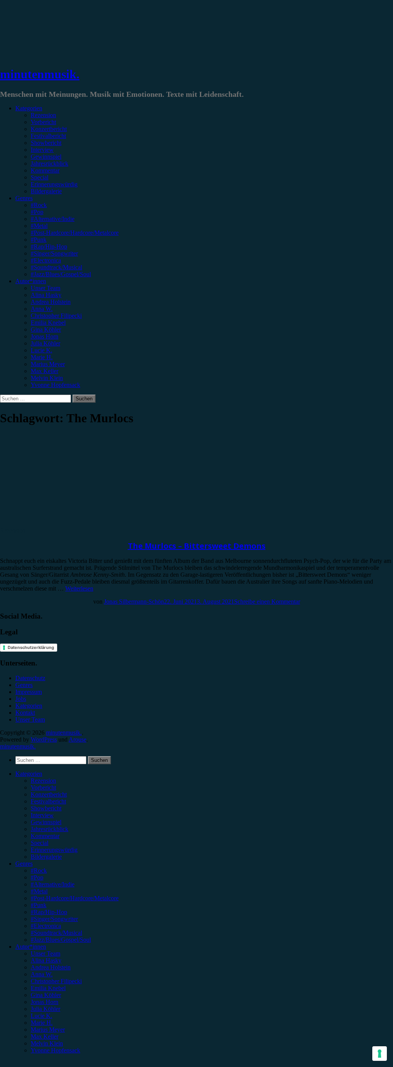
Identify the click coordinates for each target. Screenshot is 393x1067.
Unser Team (45, 288)
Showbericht (46, 142)
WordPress (44, 739)
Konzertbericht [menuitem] (49, 794)
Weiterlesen (79, 588)
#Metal (39, 225)
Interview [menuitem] (42, 815)
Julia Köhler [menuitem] (45, 1009)
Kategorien (28, 108)
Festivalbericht (48, 136)
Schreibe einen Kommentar (267, 601)
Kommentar (45, 170)
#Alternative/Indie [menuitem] (52, 884)
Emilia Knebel (48, 322)
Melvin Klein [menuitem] (47, 1043)
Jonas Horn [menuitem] (44, 1002)
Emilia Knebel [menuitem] (48, 988)
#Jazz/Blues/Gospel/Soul (61, 274)
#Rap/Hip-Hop (49, 246)
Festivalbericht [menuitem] (48, 801)
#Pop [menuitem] (37, 877)
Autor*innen (30, 281)
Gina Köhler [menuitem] (46, 995)
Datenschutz (30, 678)
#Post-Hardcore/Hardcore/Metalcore (75, 232)
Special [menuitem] (39, 843)
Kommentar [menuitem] (45, 836)
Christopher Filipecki (56, 315)
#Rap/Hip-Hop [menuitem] (49, 912)
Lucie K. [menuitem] (41, 1015)
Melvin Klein (47, 378)
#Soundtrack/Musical (56, 267)
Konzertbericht (49, 129)
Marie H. (42, 357)
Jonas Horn (44, 336)
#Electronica (46, 260)
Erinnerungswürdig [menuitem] (54, 849)
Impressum (28, 692)
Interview (42, 149)
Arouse (77, 739)
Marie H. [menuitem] (42, 1022)
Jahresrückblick (49, 163)
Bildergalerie (46, 191)
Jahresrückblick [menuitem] (49, 829)
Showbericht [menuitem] (46, 808)
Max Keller (44, 371)
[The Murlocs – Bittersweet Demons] (63, 523)
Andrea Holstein (51, 302)
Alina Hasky (46, 295)
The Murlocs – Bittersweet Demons (197, 546)
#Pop (37, 212)
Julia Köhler (45, 343)
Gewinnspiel (46, 156)
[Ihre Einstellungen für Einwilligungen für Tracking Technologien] (379, 1053)
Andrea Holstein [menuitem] (51, 967)
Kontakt (25, 712)
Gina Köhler (46, 329)
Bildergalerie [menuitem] (46, 856)
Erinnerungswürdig (54, 184)
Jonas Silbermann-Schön (134, 601)
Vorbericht (43, 122)
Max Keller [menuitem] (44, 1036)
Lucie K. (41, 350)
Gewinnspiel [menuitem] (46, 822)
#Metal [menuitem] (39, 891)
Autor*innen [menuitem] (30, 946)
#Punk (38, 239)
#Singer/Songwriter (54, 253)
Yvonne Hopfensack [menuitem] (55, 1050)
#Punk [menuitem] (38, 905)
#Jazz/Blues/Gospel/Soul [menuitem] (61, 939)
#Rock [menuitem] (39, 870)
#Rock (39, 205)
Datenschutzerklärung (31, 647)
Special (39, 177)
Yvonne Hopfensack (55, 385)
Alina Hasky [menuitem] (46, 960)
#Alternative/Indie (52, 219)
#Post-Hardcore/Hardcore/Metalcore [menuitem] (75, 898)
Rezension (43, 115)
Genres (24, 198)
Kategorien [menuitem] (28, 773)
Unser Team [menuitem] (45, 953)
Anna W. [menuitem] (42, 974)
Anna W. (42, 308)
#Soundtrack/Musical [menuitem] (56, 932)
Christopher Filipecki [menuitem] (56, 981)
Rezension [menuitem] (43, 780)
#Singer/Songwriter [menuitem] (54, 919)
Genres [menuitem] (24, 863)
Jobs (20, 698)
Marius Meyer (48, 364)
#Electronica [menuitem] (46, 926)
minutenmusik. (39, 74)
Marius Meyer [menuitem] (48, 1029)
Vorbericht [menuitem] (43, 787)
